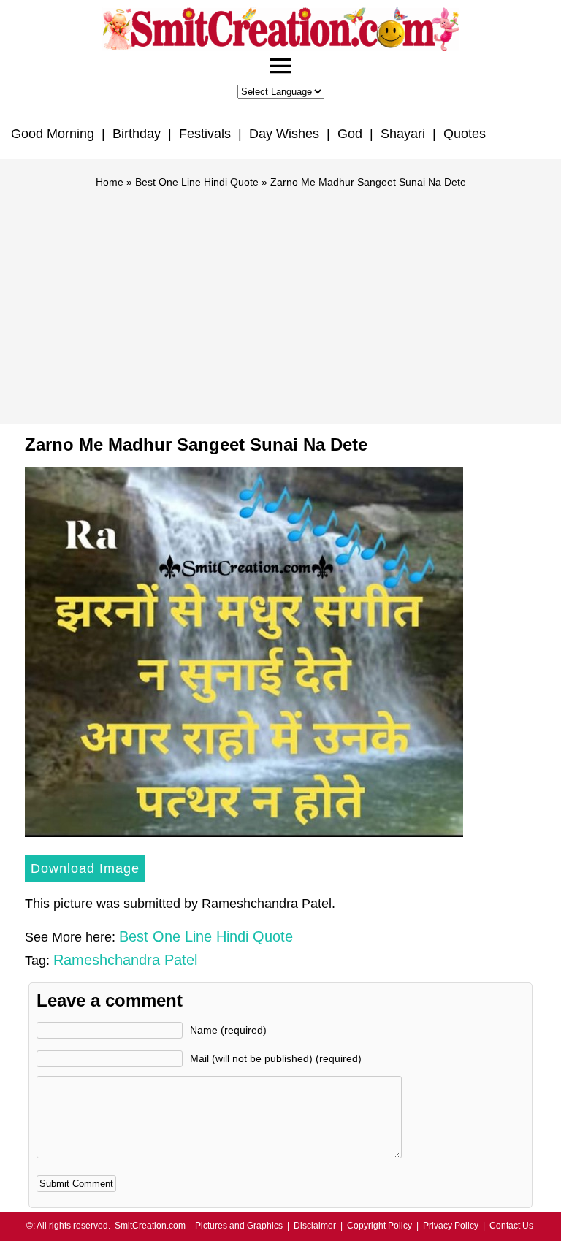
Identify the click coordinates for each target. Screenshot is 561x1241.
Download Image (85, 868)
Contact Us (511, 1226)
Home (109, 182)
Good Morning (52, 133)
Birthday (136, 133)
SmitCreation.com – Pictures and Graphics (199, 1226)
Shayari (403, 133)
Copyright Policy (379, 1226)
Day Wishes (284, 133)
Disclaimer (315, 1226)
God (349, 133)
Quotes (464, 133)
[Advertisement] (280, 299)
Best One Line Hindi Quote (197, 182)
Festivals (205, 133)
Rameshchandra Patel (125, 960)
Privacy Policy (450, 1226)
